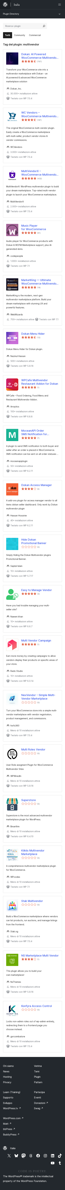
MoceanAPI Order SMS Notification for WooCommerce (34, 432)
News (6, 1071)
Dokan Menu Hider (33, 333)
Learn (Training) (11, 1092)
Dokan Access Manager (36, 485)
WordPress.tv (12, 1108)
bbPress (9, 1129)
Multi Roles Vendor (33, 749)
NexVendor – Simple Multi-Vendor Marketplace (38, 696)
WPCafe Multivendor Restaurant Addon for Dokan (39, 382)
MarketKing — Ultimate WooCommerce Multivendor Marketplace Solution (39, 281)
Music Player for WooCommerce (33, 227)
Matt (7, 1123)
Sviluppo (7, 1102)
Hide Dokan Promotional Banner (33, 541)
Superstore (28, 800)
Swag (38, 1108)
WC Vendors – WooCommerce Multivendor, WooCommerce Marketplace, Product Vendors (39, 114)
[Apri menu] (60, 4)
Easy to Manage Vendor (36, 590)
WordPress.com (13, 1118)
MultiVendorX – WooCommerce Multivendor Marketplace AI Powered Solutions (39, 172)
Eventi (37, 1097)
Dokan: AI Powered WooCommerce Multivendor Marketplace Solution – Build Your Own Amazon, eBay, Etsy (39, 56)
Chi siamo (8, 1065)
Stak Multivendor (32, 901)
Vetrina (38, 1065)
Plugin (37, 1076)
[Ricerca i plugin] (44, 26)
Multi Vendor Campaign (36, 640)
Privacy (7, 1082)
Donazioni (41, 1102)
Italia (12, 1148)
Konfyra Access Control (36, 1006)
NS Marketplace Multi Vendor (40, 955)
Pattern (38, 1082)
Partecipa (39, 1092)
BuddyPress (11, 1134)
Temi (36, 1071)
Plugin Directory (11, 13)
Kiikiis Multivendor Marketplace (32, 852)
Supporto (8, 1097)
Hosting (7, 1076)
